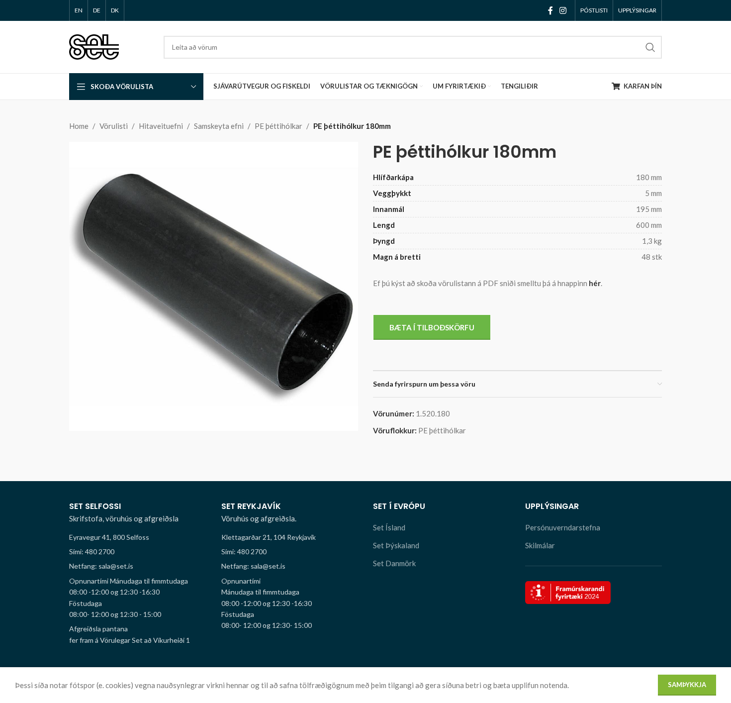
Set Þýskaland (396, 545)
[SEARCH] (650, 47)
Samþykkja (687, 685)
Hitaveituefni (161, 125)
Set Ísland (389, 527)
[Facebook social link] (550, 10)
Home (79, 125)
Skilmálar (540, 545)
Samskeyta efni (219, 125)
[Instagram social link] (563, 10)
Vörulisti (113, 125)
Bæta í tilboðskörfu (431, 327)
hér (595, 283)
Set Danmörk (394, 563)
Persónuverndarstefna (562, 527)
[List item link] (137, 551)
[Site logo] (94, 45)
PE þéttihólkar (278, 125)
